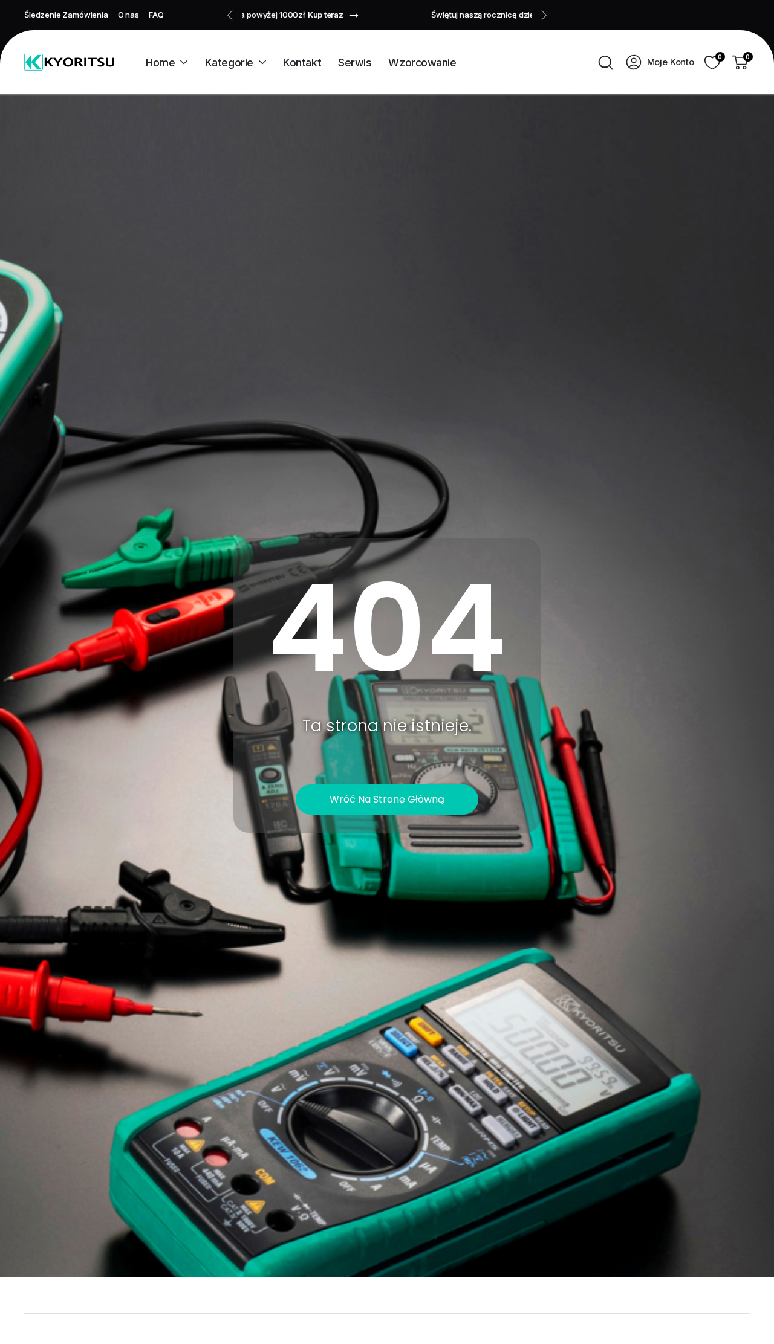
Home (160, 62)
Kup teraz (478, 14)
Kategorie (229, 62)
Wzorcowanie (422, 62)
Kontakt (302, 62)
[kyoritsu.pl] (69, 62)
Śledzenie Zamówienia (66, 14)
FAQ (156, 14)
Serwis (354, 62)
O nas (128, 14)
